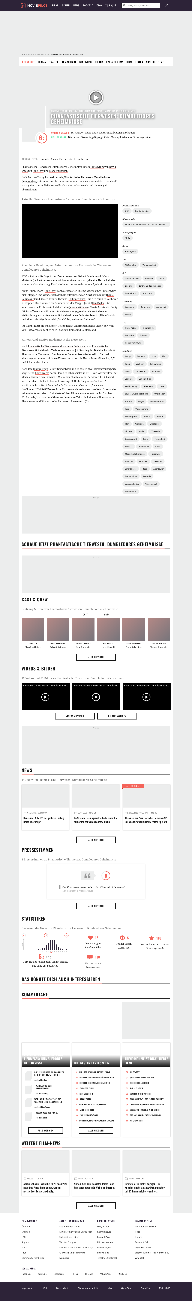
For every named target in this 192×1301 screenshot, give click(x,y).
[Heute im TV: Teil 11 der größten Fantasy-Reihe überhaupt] (45, 796)
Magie (141, 401)
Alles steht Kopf (87, 1109)
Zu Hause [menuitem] (110, 5)
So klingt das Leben (69, 1237)
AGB (45, 1288)
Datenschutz (62, 1288)
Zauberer (141, 356)
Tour (24, 1252)
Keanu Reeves (104, 1231)
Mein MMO (164, 1288)
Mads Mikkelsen (58, 171)
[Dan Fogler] (108, 629)
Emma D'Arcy (103, 1237)
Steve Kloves (58, 358)
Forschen (143, 461)
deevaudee (43, 1117)
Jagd (127, 409)
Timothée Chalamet (107, 1257)
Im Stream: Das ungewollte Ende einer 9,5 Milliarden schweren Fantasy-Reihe (95, 820)
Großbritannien (142, 211)
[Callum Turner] (159, 629)
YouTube (42, 1273)
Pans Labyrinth (86, 1093)
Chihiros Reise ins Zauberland (92, 1104)
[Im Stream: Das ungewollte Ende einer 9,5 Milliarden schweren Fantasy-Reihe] (96, 796)
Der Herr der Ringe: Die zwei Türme (94, 1072)
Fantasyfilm (130, 251)
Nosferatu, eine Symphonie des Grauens (96, 1120)
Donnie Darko (86, 1099)
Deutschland (130, 293)
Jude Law (38, 171)
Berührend (145, 307)
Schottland (147, 293)
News (129, 62)
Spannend (129, 307)
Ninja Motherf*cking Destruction (75, 1231)
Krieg (127, 364)
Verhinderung (131, 386)
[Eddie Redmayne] (83, 629)
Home (24, 54)
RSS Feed (122, 1273)
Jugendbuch (148, 327)
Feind (145, 439)
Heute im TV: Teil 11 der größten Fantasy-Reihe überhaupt (44, 820)
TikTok (75, 1273)
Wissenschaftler (132, 484)
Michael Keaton (105, 1242)
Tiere (127, 371)
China (161, 278)
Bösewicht (155, 431)
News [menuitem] (76, 5)
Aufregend (161, 307)
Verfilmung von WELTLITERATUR (44, 1087)
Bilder (99, 62)
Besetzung (85, 62)
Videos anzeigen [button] (75, 716)
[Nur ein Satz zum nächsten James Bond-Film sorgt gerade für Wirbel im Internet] (96, 1161)
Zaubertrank (130, 491)
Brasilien (149, 278)
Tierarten (158, 461)
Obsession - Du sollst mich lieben (145, 1109)
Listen (139, 62)
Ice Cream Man (136, 1120)
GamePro (145, 1288)
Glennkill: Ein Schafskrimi (72, 1252)
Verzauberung (141, 409)
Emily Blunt (103, 1252)
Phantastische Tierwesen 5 (56, 401)
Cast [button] (85, 614)
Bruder (141, 431)
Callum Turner (77, 299)
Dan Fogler (98, 303)
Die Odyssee (135, 1072)
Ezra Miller (64, 319)
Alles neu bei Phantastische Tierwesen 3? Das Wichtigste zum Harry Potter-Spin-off (146, 820)
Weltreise (139, 423)
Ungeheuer (159, 393)
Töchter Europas (67, 1242)
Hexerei (128, 401)
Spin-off (143, 335)
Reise (144, 468)
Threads (89, 1273)
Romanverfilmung (133, 342)
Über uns (26, 1226)
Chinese (128, 431)
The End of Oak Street (139, 1082)
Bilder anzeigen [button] (117, 716)
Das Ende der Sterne (69, 1226)
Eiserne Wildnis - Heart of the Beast (152, 1252)
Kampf (128, 356)
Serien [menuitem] (66, 5)
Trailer (54, 62)
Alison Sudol (107, 315)
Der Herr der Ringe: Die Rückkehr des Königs (98, 1077)
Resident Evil (141, 1242)
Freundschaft (131, 476)
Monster (156, 371)
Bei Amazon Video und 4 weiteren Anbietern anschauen (103, 132)
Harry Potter (130, 327)
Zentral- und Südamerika (150, 285)
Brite (154, 356)
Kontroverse (42, 373)
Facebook (26, 1273)
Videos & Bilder (38, 668)
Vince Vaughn (104, 1247)
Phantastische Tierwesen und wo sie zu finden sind (57, 346)
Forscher (129, 461)
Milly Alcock (103, 1226)
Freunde (147, 476)
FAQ (24, 1237)
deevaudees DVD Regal (47, 1112)
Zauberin (140, 364)
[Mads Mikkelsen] (58, 629)
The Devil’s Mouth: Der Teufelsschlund (147, 1104)
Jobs (110, 1288)
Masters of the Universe (141, 1093)
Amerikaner (144, 446)
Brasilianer (154, 423)
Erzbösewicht (131, 439)
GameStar (126, 1288)
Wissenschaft (151, 484)
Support (26, 1242)
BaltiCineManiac (44, 1107)
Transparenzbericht (88, 1288)
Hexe (162, 386)
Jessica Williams (78, 307)
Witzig (128, 314)
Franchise (129, 335)
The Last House (136, 1088)
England (128, 285)
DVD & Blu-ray (115, 62)
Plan (164, 356)
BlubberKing (42, 1080)
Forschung (155, 454)
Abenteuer (148, 386)
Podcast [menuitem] (88, 5)
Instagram (59, 1273)
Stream (42, 62)
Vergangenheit (149, 265)
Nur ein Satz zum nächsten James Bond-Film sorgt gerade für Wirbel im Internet (94, 1185)
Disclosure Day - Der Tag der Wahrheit (147, 1099)
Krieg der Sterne (87, 1088)
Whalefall (139, 1257)
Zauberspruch (131, 416)
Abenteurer (158, 468)
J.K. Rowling (82, 350)
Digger (138, 1237)
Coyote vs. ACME (143, 1247)
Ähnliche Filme (155, 62)
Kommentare (69, 62)
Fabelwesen (155, 364)
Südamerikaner (157, 401)
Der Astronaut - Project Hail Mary (145, 1115)
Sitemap (26, 1231)
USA (127, 211)
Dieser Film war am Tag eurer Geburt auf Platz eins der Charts (49, 1075)
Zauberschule (145, 378)
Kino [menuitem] (99, 5)
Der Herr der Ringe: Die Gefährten (95, 1082)
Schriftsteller (130, 468)
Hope (137, 1231)
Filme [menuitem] (55, 5)
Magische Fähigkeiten (135, 454)
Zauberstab (141, 371)
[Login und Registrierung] (167, 5)
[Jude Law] (33, 629)
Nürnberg (64, 1257)
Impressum (27, 1288)
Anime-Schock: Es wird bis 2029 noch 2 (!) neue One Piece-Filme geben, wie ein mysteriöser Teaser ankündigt (45, 1187)
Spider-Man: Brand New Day (142, 1077)
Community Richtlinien (33, 1257)
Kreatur (147, 416)
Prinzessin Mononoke (89, 1115)
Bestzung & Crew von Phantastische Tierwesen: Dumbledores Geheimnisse (70, 609)
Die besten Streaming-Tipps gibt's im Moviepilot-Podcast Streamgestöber (110, 137)
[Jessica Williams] (133, 629)
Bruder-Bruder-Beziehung (136, 393)
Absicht (160, 416)
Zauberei (129, 378)
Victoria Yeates (31, 311)
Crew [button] (107, 614)
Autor (157, 446)
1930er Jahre (130, 265)
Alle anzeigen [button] (96, 657)
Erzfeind (128, 446)
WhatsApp (105, 1273)
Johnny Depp (40, 369)
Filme (31, 54)
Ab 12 (127, 237)
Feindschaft (159, 439)
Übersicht (28, 62)
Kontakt (25, 1247)
